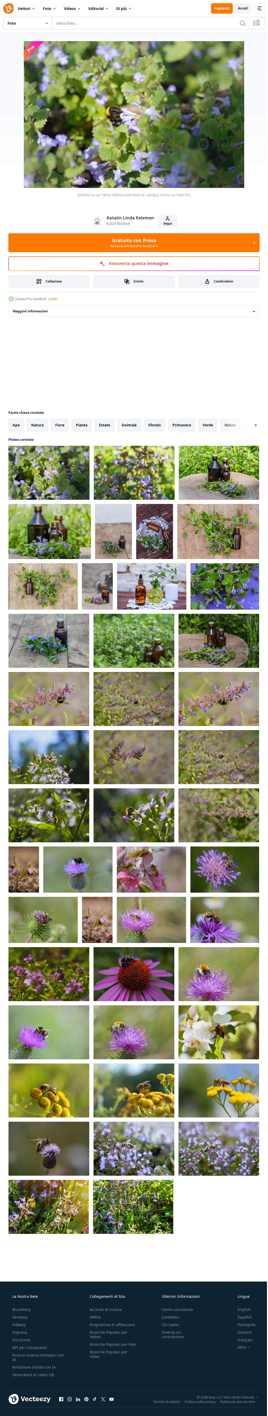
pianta (81, 424)
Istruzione (21, 1339)
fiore (59, 424)
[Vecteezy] (8, 8)
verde (208, 424)
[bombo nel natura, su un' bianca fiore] (218, 1032)
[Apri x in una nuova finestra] (103, 1399)
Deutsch (241, 1332)
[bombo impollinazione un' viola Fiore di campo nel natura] (48, 757)
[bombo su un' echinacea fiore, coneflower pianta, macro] (133, 974)
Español (241, 1317)
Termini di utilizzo (162, 1401)
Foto (47, 8)
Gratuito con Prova (132, 242)
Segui (165, 223)
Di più (121, 8)
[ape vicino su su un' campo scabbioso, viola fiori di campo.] (224, 870)
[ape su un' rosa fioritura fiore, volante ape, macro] (151, 870)
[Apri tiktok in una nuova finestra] (95, 1399)
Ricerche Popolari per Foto (107, 1346)
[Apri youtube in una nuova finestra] (111, 1399)
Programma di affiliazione (110, 1324)
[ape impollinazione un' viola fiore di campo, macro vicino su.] (224, 920)
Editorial (96, 8)
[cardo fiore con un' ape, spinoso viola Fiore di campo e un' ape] (43, 920)
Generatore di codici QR (33, 1374)
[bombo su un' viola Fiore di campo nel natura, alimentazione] (48, 699)
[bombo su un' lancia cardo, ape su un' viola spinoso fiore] (218, 974)
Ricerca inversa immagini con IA (34, 1357)
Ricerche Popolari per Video (107, 1358)
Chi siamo (167, 1324)
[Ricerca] (239, 23)
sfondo (154, 424)
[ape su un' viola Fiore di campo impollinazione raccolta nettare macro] (48, 1149)
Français (241, 1339)
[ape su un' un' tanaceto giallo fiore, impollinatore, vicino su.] (48, 1090)
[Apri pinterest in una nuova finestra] (86, 1399)
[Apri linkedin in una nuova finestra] (78, 1399)
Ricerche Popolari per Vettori (107, 1334)
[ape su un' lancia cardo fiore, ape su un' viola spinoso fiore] (151, 920)
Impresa (19, 1332)
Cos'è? (52, 299)
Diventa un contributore (170, 1334)
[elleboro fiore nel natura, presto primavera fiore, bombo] (23, 870)
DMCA (93, 1317)
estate (104, 424)
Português (243, 1324)
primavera (181, 424)
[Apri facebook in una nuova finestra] (61, 1399)
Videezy (18, 1324)
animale (129, 424)
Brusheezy (21, 1309)
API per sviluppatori (29, 1347)
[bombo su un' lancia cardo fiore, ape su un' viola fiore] (78, 870)
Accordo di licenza (104, 1309)
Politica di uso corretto (233, 1401)
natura (37, 424)
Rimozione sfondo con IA (33, 1367)
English (240, 1309)
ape (16, 424)
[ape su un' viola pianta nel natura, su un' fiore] (48, 974)
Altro (238, 1347)
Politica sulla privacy (196, 1401)
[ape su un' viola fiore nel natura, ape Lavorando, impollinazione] (133, 1149)
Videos (70, 8)
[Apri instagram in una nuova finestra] (70, 1399)
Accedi (239, 8)
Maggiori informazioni (30, 311)
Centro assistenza (174, 1309)
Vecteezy (19, 1317)
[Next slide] (247, 425)
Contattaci (168, 1317)
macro (230, 424)
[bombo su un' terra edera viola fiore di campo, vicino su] (49, 473)
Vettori (24, 8)
